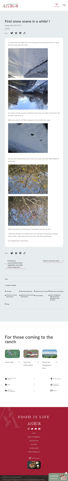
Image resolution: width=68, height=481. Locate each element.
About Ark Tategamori (34, 437)
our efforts (34, 444)
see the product (34, 448)
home (34, 433)
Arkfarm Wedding (33, 452)
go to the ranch (34, 441)
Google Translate (40, 479)
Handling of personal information (11, 477)
